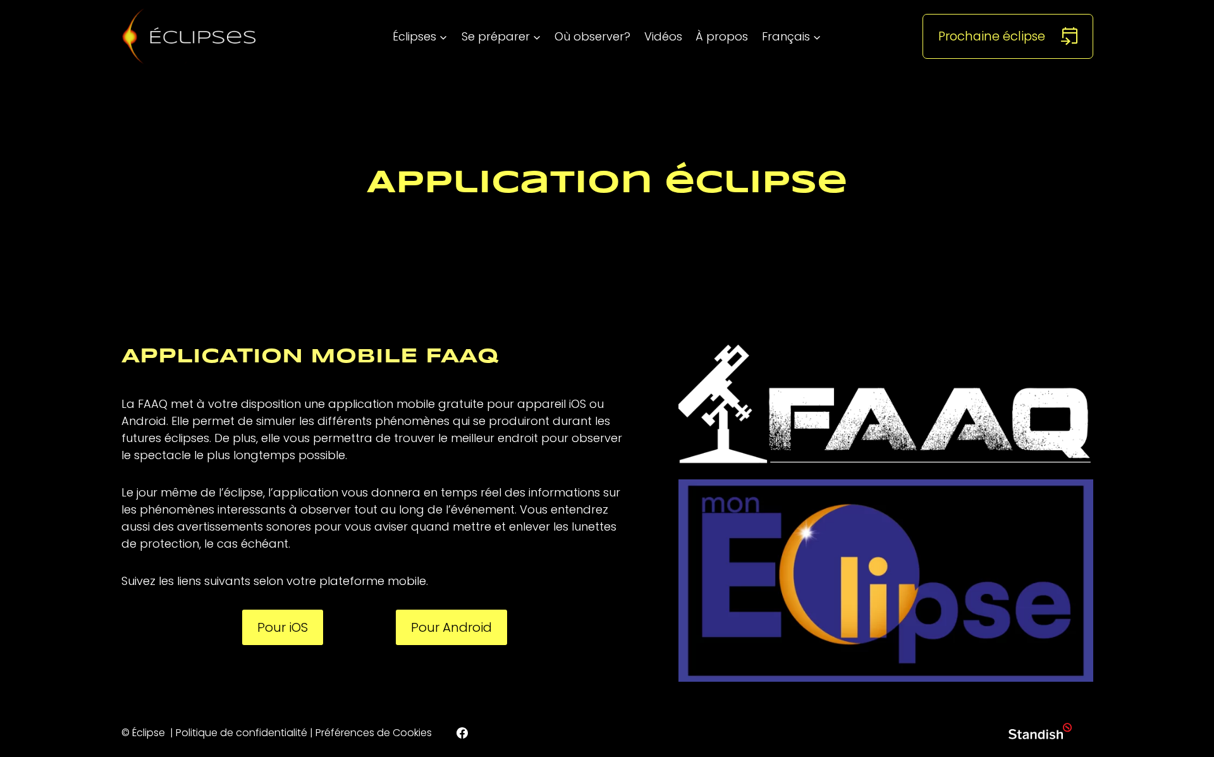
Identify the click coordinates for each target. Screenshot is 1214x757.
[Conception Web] (1040, 733)
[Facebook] (462, 733)
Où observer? (592, 36)
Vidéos (663, 36)
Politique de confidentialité (241, 732)
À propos (722, 36)
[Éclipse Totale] (189, 37)
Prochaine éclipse (991, 36)
